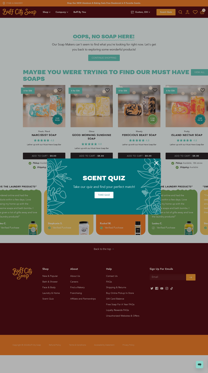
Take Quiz (104, 194)
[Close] (156, 163)
